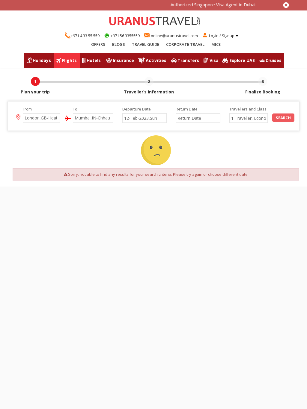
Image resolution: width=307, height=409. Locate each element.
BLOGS (118, 44)
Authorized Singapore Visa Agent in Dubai (209, 4)
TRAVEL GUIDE (145, 44)
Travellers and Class (248, 109)
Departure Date (136, 109)
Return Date (187, 109)
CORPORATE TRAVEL (185, 44)
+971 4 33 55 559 (85, 35)
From (27, 109)
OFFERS (98, 44)
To (75, 109)
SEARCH (283, 117)
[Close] (286, 5)
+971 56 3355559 (125, 35)
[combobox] (41, 118)
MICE (216, 44)
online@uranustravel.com (174, 35)
